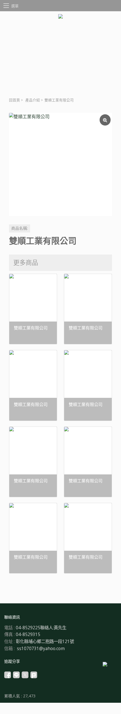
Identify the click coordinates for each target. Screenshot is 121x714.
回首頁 (14, 100)
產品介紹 (32, 100)
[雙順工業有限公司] (60, 164)
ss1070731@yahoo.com (41, 648)
